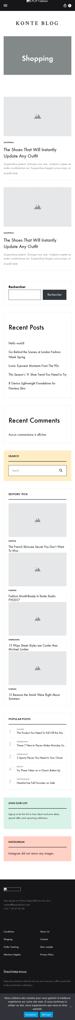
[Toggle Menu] (5, 6)
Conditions (9, 931)
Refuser (46, 1014)
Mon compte (46, 946)
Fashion (12, 590)
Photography (23, 779)
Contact (44, 939)
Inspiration (14, 640)
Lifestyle (12, 541)
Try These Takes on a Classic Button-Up (38, 770)
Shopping (9, 142)
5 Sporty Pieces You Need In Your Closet (39, 757)
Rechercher (17, 287)
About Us (45, 931)
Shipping (8, 939)
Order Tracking (11, 946)
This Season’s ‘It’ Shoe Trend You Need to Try (37, 375)
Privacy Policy (47, 954)
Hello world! (16, 343)
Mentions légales (12, 954)
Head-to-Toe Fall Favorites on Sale (36, 783)
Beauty (20, 767)
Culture (20, 729)
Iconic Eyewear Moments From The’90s (34, 366)
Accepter (31, 1014)
